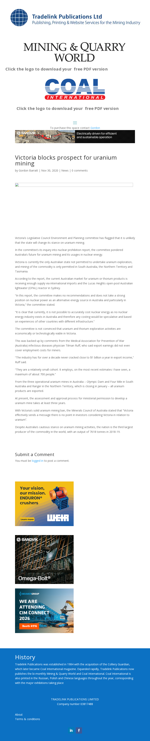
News (65, 170)
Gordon (95, 128)
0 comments (80, 170)
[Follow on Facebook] (79, 730)
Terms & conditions (27, 719)
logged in (37, 461)
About (19, 714)
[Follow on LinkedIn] (71, 730)
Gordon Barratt (28, 170)
